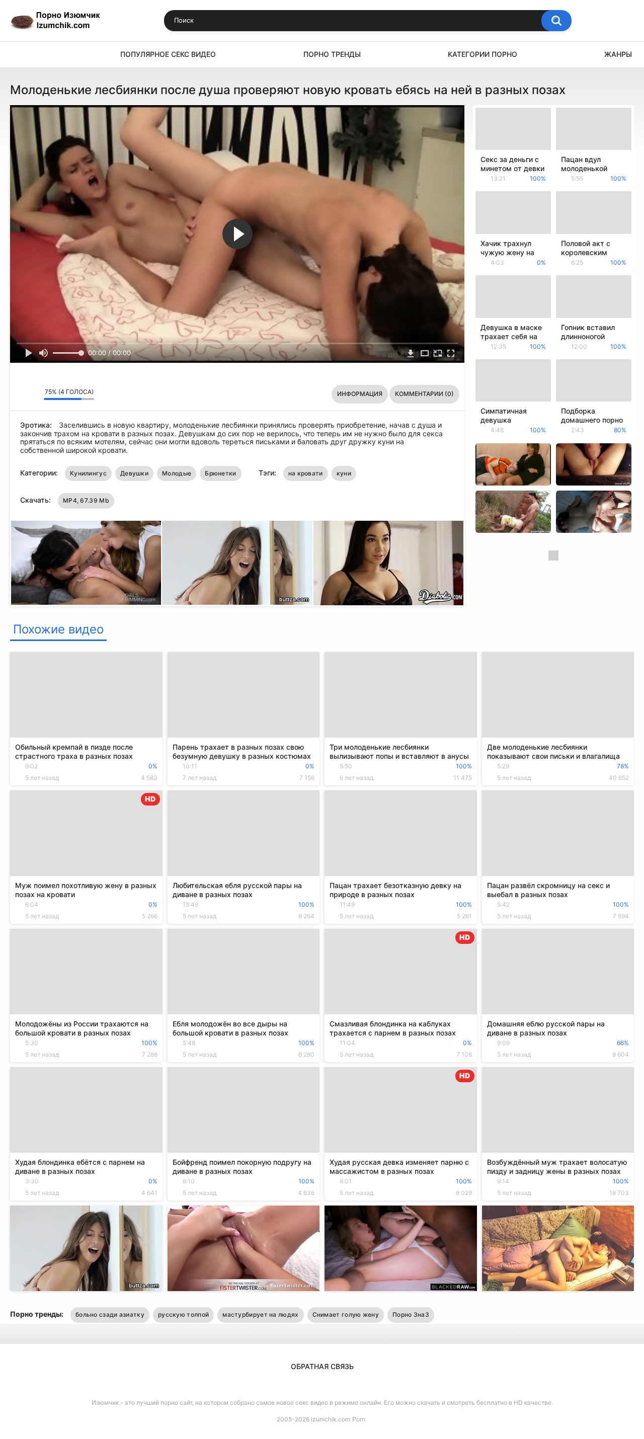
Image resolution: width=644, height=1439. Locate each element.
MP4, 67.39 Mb (86, 500)
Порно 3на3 (410, 1314)
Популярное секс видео (168, 54)
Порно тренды (332, 54)
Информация (359, 393)
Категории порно (482, 54)
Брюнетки (220, 473)
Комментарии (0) (424, 393)
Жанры (618, 54)
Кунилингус (88, 473)
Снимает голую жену (345, 1314)
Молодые (176, 473)
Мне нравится (20, 394)
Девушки (134, 473)
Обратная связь (322, 1366)
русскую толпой (183, 1314)
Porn (358, 1419)
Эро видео (22, 54)
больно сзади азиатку (109, 1314)
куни (344, 473)
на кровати (305, 473)
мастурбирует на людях (260, 1314)
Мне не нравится (33, 394)
